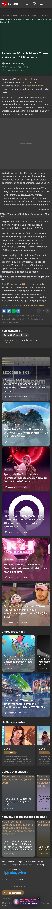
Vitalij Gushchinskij (15, 63)
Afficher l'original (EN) (33, 305)
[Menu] (41, 4)
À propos (19, 862)
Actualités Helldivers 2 (20, 316)
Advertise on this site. (12, 879)
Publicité (10, 862)
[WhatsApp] (14, 311)
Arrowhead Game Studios (15, 319)
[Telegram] (18, 311)
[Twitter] (9, 311)
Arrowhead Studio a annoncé (26, 284)
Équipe (28, 862)
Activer (5, 905)
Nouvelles (12, 15)
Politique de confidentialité (22, 865)
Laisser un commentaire (17, 397)
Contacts (5, 865)
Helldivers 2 (26, 79)
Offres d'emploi (38, 862)
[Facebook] (4, 311)
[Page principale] (10, 4)
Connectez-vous (12, 340)
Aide (3, 862)
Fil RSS (38, 865)
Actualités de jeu (28, 15)
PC (5, 316)
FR (45, 865)
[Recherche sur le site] (27, 4)
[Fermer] (48, 4)
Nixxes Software (37, 319)
